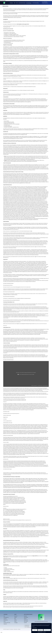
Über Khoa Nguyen (28, 2)
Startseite (4, 5)
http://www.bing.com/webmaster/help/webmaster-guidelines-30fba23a (14, 319)
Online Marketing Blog (35, 2)
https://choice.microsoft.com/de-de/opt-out (41, 323)
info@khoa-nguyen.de (30, 627)
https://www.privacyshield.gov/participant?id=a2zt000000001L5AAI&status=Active (23, 189)
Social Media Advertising (22, 2)
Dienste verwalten (34, 627)
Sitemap (19, 629)
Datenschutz (15, 629)
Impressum (11, 629)
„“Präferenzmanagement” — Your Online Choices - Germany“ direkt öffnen (39, 385)
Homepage (11, 2)
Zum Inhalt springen (3, 0)
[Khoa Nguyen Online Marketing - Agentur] (4, 3)
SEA (17, 2)
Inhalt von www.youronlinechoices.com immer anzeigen (26, 374)
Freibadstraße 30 (27, 625)
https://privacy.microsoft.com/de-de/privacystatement (16, 320)
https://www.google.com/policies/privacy (10, 218)
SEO (14, 2)
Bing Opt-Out (5, 325)
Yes (1, 632)
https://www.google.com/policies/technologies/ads (17, 217)
